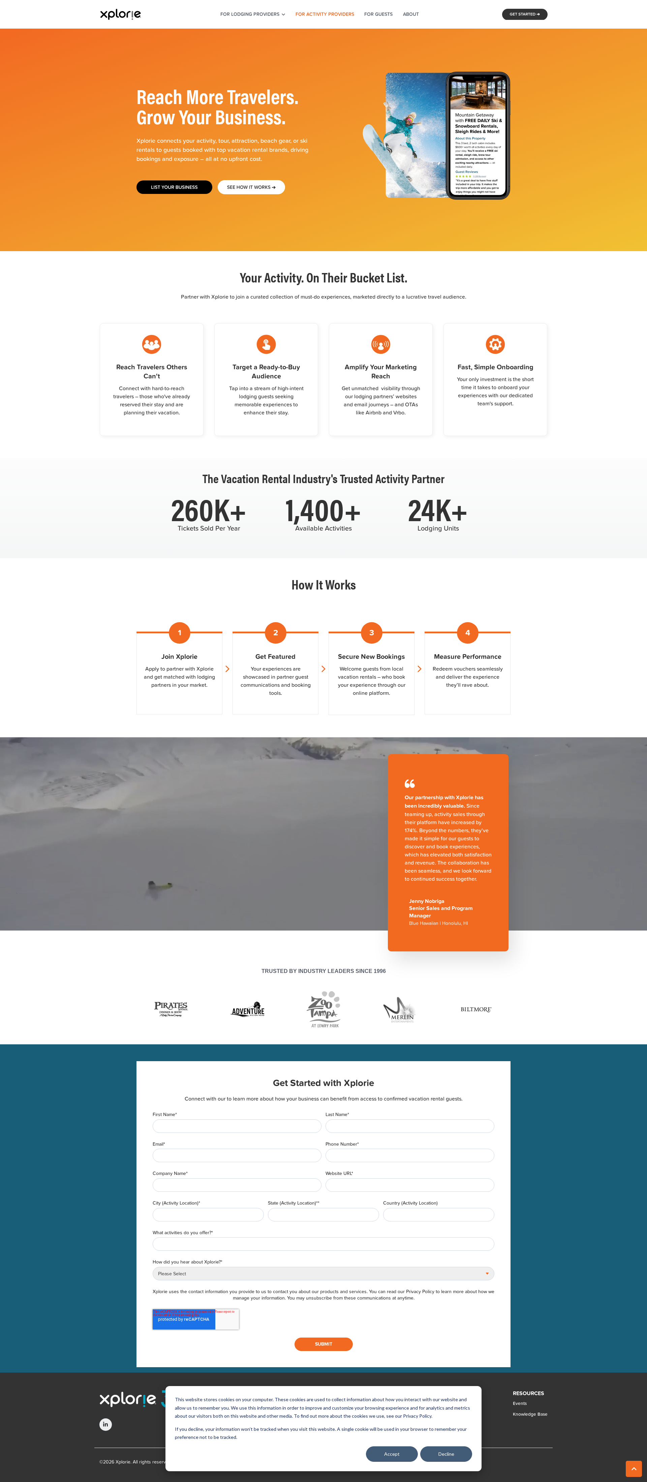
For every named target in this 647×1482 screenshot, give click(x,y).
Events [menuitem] (520, 1403)
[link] (120, 13)
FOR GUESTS (378, 14)
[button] (634, 1469)
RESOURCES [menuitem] (528, 1393)
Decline (446, 1454)
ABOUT (411, 14)
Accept (392, 1454)
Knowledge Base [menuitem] (530, 1414)
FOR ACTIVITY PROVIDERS (325, 14)
